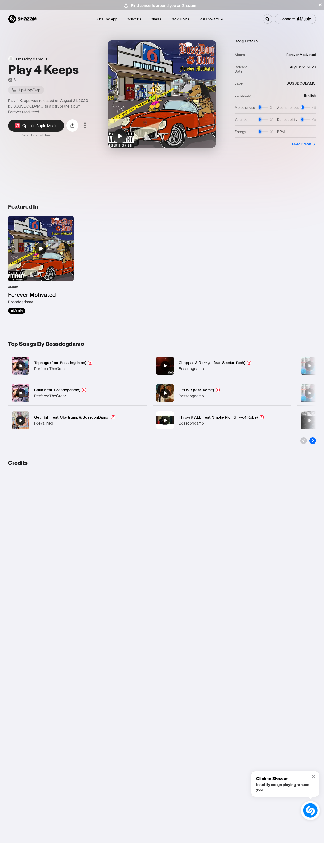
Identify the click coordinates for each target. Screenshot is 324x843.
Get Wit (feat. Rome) (196, 390)
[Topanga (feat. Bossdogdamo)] (77, 365)
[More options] (85, 125)
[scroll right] (312, 440)
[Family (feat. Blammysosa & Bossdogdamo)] (309, 420)
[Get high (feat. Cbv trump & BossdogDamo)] (77, 420)
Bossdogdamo (191, 368)
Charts (156, 19)
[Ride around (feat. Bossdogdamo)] (309, 393)
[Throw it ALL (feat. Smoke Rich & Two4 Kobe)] (222, 420)
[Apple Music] (16, 311)
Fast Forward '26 (212, 19)
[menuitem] (107, 19)
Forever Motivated (23, 112)
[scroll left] (303, 440)
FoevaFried (43, 423)
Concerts (134, 19)
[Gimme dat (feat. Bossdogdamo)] (309, 366)
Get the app (107, 19)
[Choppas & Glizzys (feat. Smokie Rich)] (222, 365)
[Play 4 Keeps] (120, 136)
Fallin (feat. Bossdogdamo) (57, 390)
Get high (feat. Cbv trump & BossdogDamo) (72, 417)
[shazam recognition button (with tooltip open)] (310, 811)
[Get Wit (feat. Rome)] (222, 392)
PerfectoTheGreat (50, 368)
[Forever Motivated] (41, 265)
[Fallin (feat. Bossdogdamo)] (77, 392)
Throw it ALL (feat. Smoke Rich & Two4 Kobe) (218, 417)
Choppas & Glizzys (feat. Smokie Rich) (212, 362)
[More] (140, 365)
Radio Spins (180, 19)
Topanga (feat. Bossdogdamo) (60, 362)
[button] (320, 4)
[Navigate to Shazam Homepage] (22, 19)
